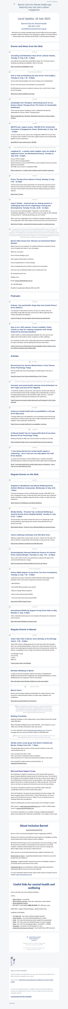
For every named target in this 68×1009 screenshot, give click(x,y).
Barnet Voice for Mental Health (34, 24)
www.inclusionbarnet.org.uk (24, 874)
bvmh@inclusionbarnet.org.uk (34, 29)
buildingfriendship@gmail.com (36, 730)
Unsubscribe (12, 1003)
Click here (55, 1)
